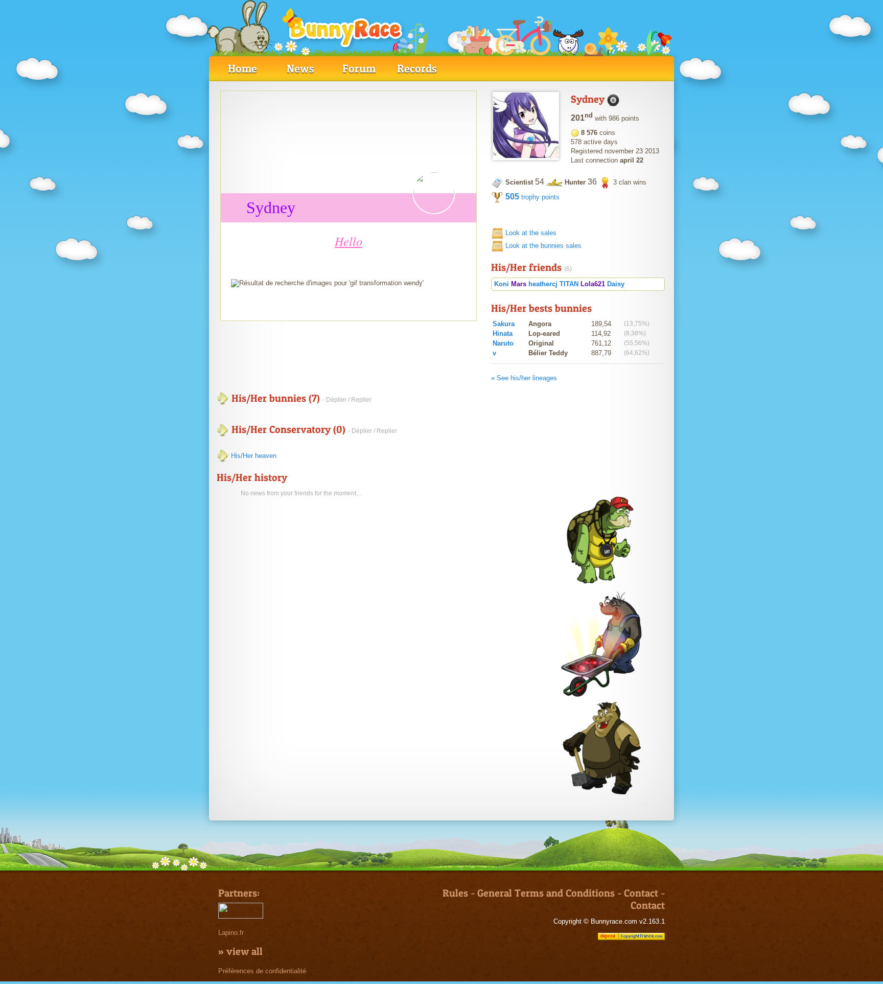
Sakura (504, 324)
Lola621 (592, 284)
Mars (518, 284)
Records (417, 68)
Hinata (503, 333)
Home (242, 68)
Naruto (503, 343)
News (300, 68)
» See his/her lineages (524, 378)
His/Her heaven (252, 456)
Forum (359, 68)
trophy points (532, 197)
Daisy (615, 284)
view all (244, 951)
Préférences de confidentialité (262, 971)
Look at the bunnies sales (543, 245)
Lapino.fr (231, 932)
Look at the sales (530, 233)
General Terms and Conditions (546, 893)
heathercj (542, 284)
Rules (455, 893)
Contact (641, 893)
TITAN (569, 284)
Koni (501, 284)
